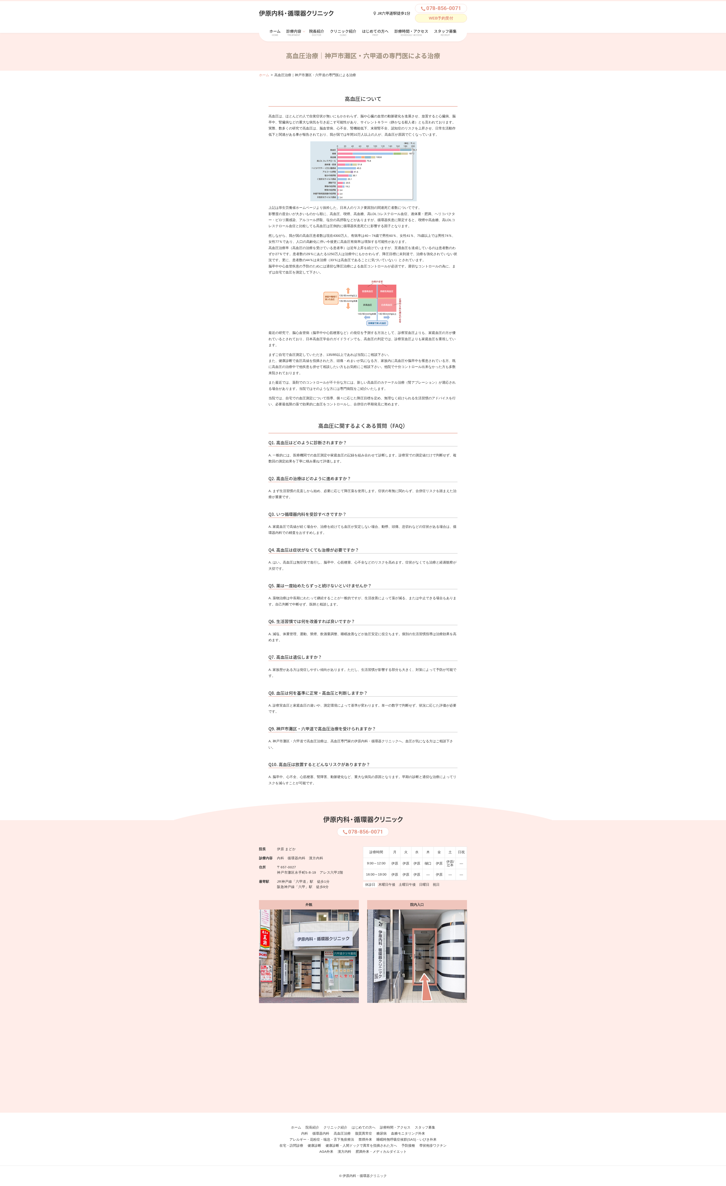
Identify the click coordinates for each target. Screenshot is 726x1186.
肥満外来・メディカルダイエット (381, 1151)
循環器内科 (320, 1133)
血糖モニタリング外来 (408, 1133)
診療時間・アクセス (411, 31)
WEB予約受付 (441, 18)
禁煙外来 (365, 1139)
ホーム (275, 31)
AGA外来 (326, 1151)
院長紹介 (316, 31)
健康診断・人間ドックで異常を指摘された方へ (361, 1145)
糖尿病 (381, 1133)
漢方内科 (344, 1151)
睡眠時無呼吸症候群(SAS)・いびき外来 (406, 1139)
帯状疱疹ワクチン (433, 1145)
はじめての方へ (375, 31)
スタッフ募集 (445, 31)
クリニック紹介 (343, 31)
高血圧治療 (342, 1133)
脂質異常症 (363, 1133)
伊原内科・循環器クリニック (365, 1176)
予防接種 (408, 1145)
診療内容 (293, 31)
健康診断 (314, 1145)
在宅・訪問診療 (291, 1145)
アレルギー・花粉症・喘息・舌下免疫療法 (321, 1139)
